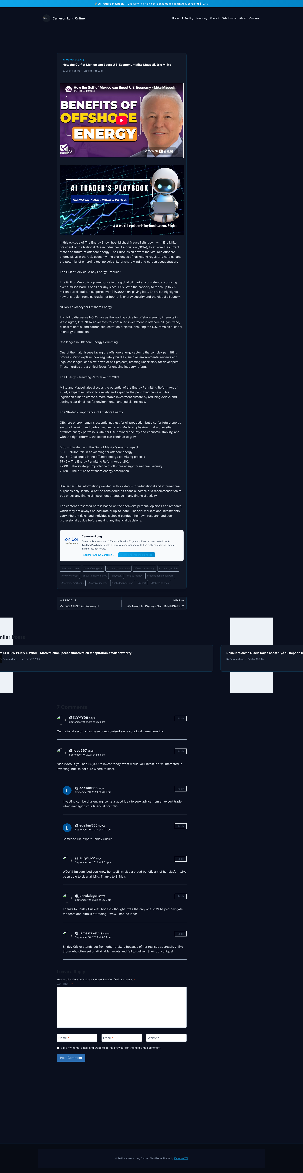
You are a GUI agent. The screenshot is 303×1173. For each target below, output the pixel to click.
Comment (65, 983)
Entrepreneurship (74, 60)
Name (63, 1038)
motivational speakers (160, 575)
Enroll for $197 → (198, 3)
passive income (97, 583)
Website (153, 1038)
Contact (214, 18)
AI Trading (188, 18)
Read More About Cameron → (98, 554)
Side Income (229, 18)
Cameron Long (73, 70)
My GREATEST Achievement (79, 603)
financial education (118, 568)
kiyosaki (117, 575)
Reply (180, 718)
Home (175, 18)
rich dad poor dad (122, 583)
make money (134, 575)
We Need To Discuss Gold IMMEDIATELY (155, 603)
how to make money (95, 575)
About (242, 18)
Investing (201, 18)
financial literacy (144, 568)
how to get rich (168, 568)
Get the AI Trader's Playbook (137, 554)
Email (108, 1038)
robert (142, 583)
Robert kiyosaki (160, 583)
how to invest (69, 575)
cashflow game (93, 568)
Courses (254, 18)
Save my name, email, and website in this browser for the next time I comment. (111, 1047)
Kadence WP (181, 1158)
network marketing (72, 583)
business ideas (70, 568)
